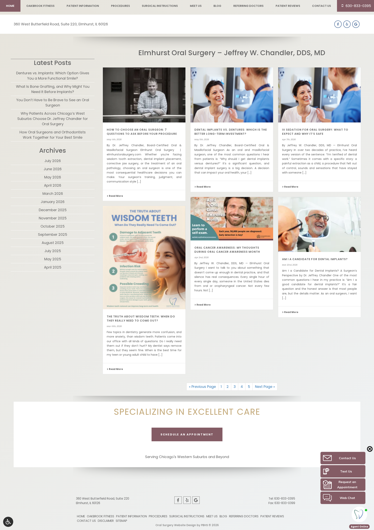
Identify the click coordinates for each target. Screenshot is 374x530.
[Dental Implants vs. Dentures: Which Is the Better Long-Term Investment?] (232, 95)
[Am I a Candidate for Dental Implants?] (319, 224)
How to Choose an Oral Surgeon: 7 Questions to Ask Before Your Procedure (142, 132)
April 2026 (52, 185)
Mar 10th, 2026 (114, 326)
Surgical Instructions (160, 5)
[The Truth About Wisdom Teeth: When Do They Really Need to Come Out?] (144, 257)
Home (10, 5)
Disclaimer (106, 521)
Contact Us (321, 5)
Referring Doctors (248, 5)
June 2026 (53, 169)
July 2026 (52, 160)
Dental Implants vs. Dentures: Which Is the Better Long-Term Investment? (230, 132)
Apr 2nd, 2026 (201, 257)
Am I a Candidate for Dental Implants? (315, 259)
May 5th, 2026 (201, 139)
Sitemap (121, 521)
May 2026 (52, 177)
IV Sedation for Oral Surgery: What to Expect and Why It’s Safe (315, 132)
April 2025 (52, 267)
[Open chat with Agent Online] (359, 514)
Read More (115, 196)
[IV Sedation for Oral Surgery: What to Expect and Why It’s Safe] (319, 95)
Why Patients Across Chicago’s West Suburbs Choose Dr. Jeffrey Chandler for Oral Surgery (52, 118)
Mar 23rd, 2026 (289, 264)
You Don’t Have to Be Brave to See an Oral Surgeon (52, 102)
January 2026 (52, 201)
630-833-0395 (284, 498)
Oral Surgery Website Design (175, 525)
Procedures (120, 5)
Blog (217, 5)
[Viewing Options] (8, 522)
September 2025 (52, 234)
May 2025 (52, 259)
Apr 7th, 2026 (289, 139)
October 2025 (53, 226)
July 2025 (52, 250)
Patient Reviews (288, 5)
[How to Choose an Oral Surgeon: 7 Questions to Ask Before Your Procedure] (144, 95)
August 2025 (53, 242)
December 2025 (53, 209)
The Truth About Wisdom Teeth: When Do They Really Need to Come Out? (141, 319)
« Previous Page (202, 386)
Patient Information (83, 5)
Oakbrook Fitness (40, 5)
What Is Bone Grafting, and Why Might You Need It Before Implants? (52, 89)
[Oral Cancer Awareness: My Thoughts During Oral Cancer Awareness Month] (232, 218)
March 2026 (52, 193)
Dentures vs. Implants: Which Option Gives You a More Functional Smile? (52, 76)
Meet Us (196, 5)
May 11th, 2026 (114, 139)
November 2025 (53, 218)
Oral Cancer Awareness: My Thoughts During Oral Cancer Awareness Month (227, 250)
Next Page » (265, 386)
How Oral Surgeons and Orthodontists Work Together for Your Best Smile (52, 135)
